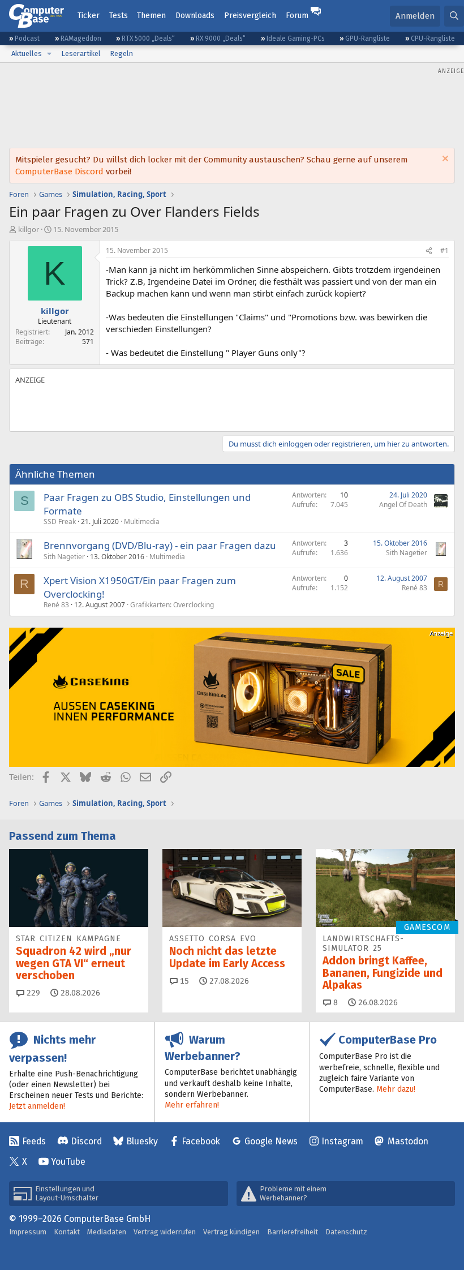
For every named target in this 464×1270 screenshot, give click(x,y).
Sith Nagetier (64, 556)
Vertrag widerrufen (165, 1232)
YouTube (68, 1161)
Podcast (27, 38)
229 (32, 993)
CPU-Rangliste (433, 38)
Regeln (121, 53)
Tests (118, 15)
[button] (49, 53)
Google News (271, 1141)
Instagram (342, 1141)
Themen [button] (151, 15)
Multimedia (142, 521)
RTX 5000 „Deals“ (148, 38)
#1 (444, 250)
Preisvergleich (250, 15)
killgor (28, 229)
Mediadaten (106, 1232)
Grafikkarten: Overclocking (172, 605)
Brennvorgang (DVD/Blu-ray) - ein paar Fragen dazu (160, 545)
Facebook (201, 1141)
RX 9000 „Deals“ (221, 38)
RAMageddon (81, 38)
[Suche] (454, 16)
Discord (86, 1141)
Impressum (27, 1232)
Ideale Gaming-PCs (296, 38)
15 (183, 981)
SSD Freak (60, 521)
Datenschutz (346, 1232)
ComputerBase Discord (59, 171)
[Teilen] (429, 251)
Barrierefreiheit (292, 1232)
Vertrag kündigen (231, 1232)
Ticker (89, 15)
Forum (297, 15)
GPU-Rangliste (367, 38)
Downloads (194, 15)
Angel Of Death (403, 504)
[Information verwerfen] (444, 160)
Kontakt (67, 1232)
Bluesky (142, 1141)
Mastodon (408, 1141)
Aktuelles (26, 53)
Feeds (34, 1141)
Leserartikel (81, 53)
